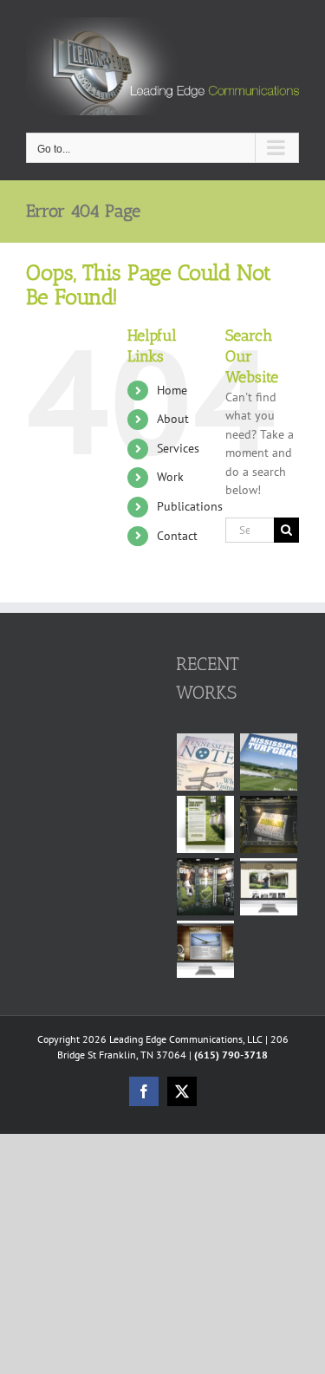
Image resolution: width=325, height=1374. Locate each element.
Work (170, 477)
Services (178, 448)
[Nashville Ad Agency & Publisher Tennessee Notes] (206, 762)
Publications (190, 506)
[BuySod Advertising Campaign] (206, 824)
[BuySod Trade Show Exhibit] (206, 887)
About (173, 419)
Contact (177, 536)
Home (172, 390)
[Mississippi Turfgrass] (269, 762)
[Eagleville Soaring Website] (206, 949)
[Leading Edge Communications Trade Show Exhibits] (269, 824)
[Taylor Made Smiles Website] (269, 887)
